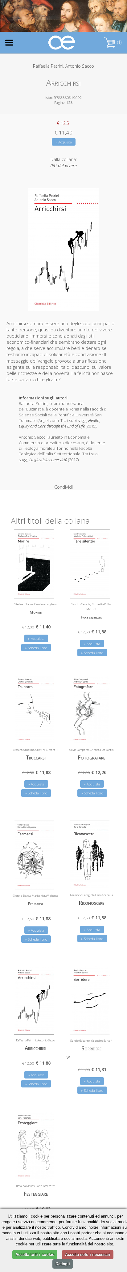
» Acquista (63, 142)
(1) (118, 42)
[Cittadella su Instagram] (113, 17)
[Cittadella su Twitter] (103, 17)
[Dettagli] (45, 589)
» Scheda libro (36, 647)
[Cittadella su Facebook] (92, 17)
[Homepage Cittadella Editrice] (62, 43)
